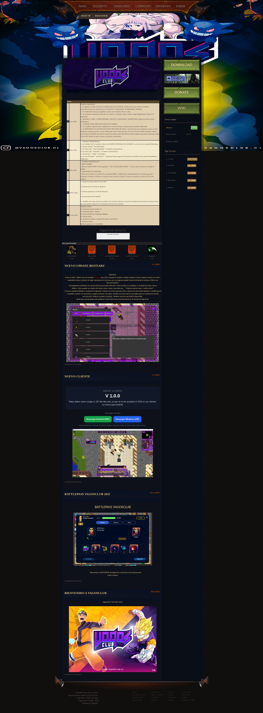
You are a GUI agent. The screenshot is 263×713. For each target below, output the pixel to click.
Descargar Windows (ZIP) (127, 419)
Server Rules (137, 700)
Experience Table (188, 700)
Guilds (171, 692)
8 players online (172, 142)
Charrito (171, 166)
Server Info (185, 695)
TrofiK (170, 159)
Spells (171, 700)
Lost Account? (138, 697)
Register (101, 16)
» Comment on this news (72, 364)
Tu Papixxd (172, 173)
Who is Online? (157, 695)
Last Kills (154, 697)
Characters (155, 692)
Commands (186, 692)
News (134, 692)
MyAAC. (95, 703)
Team (171, 695)
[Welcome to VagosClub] (141, 37)
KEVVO (170, 188)
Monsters (172, 697)
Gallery (184, 697)
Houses (154, 700)
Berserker (172, 180)
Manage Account (139, 695)
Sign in (86, 16)
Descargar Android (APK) (98, 419)
